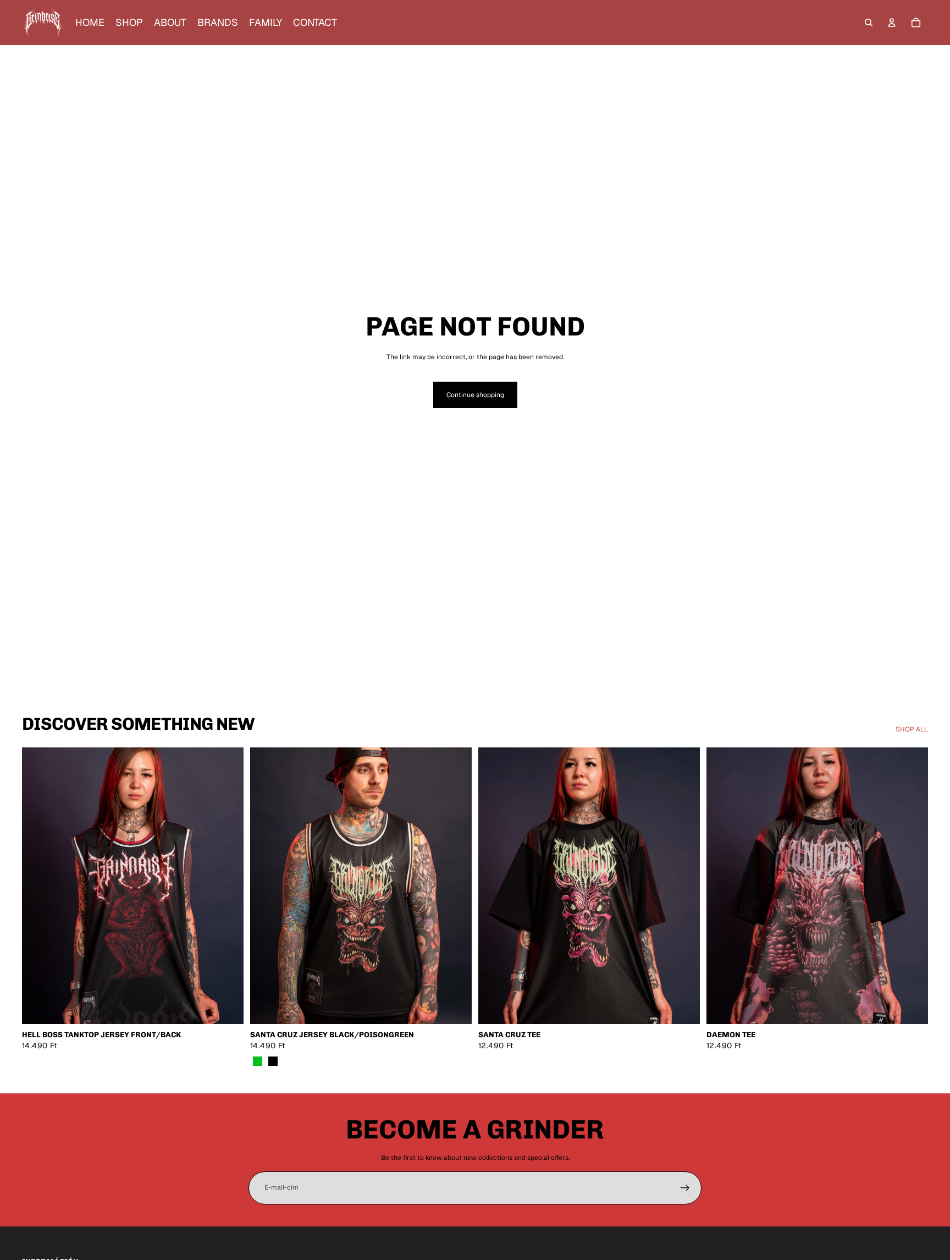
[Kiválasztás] (226, 1007)
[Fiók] (892, 22)
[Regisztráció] (685, 1188)
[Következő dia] (227, 886)
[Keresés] (869, 22)
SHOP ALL (912, 729)
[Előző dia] (38, 886)
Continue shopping (475, 394)
